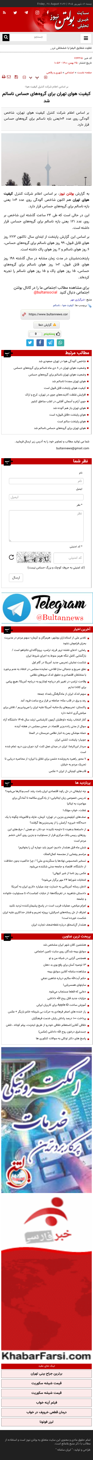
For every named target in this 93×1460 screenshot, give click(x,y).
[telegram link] (50, 342)
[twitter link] (30, 342)
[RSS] (4, 13)
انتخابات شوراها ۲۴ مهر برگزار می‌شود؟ (64, 880)
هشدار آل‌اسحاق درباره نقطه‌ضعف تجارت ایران (58, 925)
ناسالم (56, 305)
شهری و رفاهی (54, 73)
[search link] (5, 37)
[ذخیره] (16, 77)
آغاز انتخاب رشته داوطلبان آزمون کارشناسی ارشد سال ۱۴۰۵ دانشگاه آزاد (44, 719)
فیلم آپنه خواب (46, 1403)
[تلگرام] (47, 608)
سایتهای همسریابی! (74, 985)
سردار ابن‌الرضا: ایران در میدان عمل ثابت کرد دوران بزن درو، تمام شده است (45, 749)
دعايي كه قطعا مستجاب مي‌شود (67, 991)
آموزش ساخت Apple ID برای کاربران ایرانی (61, 1005)
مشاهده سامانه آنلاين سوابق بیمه (66, 971)
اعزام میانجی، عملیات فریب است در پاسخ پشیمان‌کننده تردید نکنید (47, 905)
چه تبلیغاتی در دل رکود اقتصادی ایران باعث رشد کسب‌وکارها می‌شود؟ (45, 791)
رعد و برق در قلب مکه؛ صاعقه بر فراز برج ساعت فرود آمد (53, 700)
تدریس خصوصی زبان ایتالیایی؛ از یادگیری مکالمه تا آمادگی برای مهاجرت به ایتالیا (49, 801)
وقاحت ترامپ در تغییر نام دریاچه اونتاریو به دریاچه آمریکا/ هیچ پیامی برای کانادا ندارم (46, 684)
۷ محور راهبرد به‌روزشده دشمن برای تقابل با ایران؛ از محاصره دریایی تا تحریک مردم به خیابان (45, 762)
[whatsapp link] (60, 342)
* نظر (79, 505)
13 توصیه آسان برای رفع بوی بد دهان (64, 965)
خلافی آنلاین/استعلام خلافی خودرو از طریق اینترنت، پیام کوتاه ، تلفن (46, 1025)
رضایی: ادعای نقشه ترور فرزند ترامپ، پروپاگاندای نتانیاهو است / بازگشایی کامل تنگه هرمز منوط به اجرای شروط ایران (49, 653)
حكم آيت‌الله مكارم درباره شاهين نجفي (63, 978)
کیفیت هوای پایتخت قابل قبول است (65, 388)
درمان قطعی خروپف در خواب (47, 1412)
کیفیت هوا (68, 305)
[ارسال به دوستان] (9, 77)
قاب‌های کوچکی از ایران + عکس (67, 771)
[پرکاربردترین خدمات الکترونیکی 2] (46, 1120)
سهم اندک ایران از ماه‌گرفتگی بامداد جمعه (61, 694)
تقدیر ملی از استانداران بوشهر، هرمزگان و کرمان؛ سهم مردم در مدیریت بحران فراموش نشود (45, 641)
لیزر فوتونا (46, 1422)
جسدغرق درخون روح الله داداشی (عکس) (62, 1032)
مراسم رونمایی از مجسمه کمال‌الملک (64, 854)
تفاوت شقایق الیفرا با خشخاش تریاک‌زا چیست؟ (64, 48)
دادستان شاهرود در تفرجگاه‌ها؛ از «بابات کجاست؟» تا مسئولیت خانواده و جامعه (44, 896)
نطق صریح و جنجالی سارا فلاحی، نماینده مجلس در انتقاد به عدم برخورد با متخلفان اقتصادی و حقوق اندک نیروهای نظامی (44, 672)
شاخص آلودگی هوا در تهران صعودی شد (62, 361)
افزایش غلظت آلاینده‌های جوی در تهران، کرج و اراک (55, 395)
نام (80, 473)
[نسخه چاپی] (3, 77)
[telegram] (26, 12)
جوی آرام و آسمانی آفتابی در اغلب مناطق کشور (58, 401)
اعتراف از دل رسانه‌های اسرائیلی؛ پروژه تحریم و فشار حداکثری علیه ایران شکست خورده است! (44, 915)
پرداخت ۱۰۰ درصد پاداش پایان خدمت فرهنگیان (59, 1018)
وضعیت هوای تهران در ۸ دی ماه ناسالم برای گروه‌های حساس (50, 368)
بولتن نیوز (67, 194)
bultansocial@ (45, 292)
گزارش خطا (45, 325)
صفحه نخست (84, 73)
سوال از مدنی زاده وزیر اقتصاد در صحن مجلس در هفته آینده (50, 726)
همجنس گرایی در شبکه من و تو (67, 958)
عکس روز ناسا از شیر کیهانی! (69, 873)
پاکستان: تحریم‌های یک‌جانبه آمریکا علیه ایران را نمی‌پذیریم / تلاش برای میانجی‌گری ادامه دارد (44, 710)
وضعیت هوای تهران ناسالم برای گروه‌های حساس (57, 374)
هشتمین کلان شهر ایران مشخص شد (64, 945)
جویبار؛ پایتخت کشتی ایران (70, 740)
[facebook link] (40, 342)
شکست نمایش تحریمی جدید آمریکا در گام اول (59, 662)
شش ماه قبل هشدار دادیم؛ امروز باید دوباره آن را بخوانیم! (52, 847)
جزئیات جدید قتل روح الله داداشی (66, 998)
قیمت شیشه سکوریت (46, 1383)
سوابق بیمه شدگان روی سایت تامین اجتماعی (60, 951)
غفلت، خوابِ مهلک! (74, 810)
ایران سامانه (64, 1450)
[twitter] (15, 13)
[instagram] (37, 13)
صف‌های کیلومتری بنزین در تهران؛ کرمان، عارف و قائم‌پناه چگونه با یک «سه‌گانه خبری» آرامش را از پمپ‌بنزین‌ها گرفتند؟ (45, 820)
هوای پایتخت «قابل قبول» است (67, 415)
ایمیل (79, 489)
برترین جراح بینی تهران (46, 1374)
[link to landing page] (68, 19)
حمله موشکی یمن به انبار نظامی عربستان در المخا (57, 733)
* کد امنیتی (76, 547)
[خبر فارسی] (46, 1277)
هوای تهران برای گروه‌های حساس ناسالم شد (60, 428)
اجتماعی (69, 73)
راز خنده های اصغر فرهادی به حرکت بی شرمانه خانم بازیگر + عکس (47, 1011)
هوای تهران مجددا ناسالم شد (69, 381)
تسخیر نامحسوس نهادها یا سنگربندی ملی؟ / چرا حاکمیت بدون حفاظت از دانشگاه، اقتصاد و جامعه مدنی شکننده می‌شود (45, 864)
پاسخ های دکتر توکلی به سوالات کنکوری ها (61, 1038)
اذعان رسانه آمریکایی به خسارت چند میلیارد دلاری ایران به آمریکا (48, 886)
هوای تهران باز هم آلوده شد (69, 408)
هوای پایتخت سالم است (71, 421)
